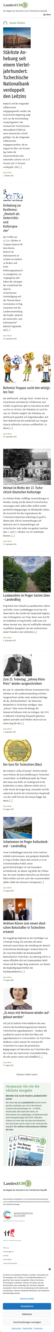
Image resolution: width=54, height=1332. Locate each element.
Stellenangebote (8, 1251)
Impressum (38, 1328)
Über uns (6, 1248)
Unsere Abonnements (10, 1263)
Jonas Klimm (7, 173)
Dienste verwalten (27, 1298)
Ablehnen (27, 1314)
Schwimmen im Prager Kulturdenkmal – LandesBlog (26, 844)
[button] (49, 1269)
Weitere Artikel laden (27, 1074)
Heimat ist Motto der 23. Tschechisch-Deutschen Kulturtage (23, 490)
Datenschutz (16, 1328)
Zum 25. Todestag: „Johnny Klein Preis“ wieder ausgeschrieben (24, 681)
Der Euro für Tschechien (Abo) (22, 764)
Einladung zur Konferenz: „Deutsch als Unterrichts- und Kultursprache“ (12, 218)
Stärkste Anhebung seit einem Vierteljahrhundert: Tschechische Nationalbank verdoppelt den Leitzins (17, 74)
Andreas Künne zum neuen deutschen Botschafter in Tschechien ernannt (24, 927)
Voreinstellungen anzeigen (27, 1322)
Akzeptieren (27, 1306)
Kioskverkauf (7, 1259)
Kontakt (5, 1255)
